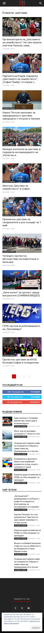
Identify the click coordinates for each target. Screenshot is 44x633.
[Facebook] (15, 608)
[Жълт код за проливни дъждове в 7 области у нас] (7, 434)
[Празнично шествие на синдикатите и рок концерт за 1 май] (22, 206)
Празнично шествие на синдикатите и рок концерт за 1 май (21, 222)
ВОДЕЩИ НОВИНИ (9, 35)
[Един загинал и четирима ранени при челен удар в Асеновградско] (7, 421)
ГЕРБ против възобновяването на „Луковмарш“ (21, 328)
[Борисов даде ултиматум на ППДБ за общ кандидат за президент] (7, 478)
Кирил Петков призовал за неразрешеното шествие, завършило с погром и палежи (21, 115)
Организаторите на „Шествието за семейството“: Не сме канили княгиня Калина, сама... (22, 42)
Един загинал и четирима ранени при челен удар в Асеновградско (26, 421)
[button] (4, 3)
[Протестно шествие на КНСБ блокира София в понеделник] (22, 347)
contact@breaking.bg (22, 601)
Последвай (35, 392)
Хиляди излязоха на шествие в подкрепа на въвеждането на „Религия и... (21, 152)
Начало (5, 9)
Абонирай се (35, 402)
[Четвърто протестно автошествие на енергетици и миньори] (22, 243)
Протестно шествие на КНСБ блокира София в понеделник (20, 361)
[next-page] (29, 376)
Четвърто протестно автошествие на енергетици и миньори (20, 258)
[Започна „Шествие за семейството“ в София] (22, 173)
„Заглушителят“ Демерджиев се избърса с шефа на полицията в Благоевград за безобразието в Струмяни (27, 501)
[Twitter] (22, 608)
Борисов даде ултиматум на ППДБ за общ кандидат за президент (27, 477)
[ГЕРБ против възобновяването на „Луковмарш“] (22, 313)
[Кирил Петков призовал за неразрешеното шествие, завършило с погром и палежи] (22, 100)
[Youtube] (28, 608)
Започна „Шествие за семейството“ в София (16, 187)
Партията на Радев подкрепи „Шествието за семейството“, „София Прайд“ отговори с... (20, 79)
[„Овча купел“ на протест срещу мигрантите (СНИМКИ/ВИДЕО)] (22, 279)
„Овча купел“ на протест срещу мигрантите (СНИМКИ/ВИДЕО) (21, 294)
